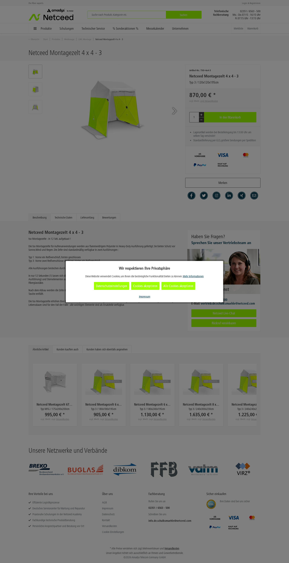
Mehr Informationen (193, 276)
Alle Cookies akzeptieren (178, 286)
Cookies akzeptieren (145, 286)
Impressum (144, 296)
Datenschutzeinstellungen (111, 286)
